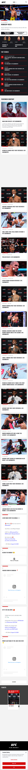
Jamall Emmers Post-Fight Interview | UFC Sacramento (14, 350)
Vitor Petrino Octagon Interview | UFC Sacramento (14, 273)
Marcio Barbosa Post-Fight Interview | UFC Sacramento (14, 298)
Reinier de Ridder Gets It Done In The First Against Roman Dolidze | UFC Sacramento (14, 375)
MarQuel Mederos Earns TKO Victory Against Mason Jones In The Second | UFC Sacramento (14, 324)
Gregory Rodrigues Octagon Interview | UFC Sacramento (14, 85)
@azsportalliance (15, 534)
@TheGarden (21, 620)
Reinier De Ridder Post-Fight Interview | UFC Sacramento (14, 143)
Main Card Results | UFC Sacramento (12, 91)
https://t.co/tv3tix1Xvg (10, 539)
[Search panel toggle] (26, 2)
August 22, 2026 (15, 544)
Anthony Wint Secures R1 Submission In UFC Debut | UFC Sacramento (14, 451)
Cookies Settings (14, 759)
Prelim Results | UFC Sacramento (14, 249)
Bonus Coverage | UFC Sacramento (12, 75)
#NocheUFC (7, 525)
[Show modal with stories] (14, 700)
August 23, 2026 (15, 632)
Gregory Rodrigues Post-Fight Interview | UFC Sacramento (14, 69)
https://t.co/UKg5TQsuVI (10, 627)
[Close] (25, 752)
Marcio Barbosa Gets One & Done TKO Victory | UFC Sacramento (14, 426)
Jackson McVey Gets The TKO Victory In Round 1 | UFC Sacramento (14, 501)
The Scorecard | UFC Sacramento (11, 64)
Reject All (14, 763)
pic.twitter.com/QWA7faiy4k (11, 629)
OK (14, 767)
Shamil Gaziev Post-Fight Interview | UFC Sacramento (14, 476)
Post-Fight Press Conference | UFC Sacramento (14, 79)
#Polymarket (9, 622)
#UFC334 (15, 622)
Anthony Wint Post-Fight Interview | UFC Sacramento (14, 400)
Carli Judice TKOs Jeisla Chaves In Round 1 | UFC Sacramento (14, 224)
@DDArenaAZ (8, 534)
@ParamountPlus (14, 532)
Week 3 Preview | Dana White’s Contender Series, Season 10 (15, 58)
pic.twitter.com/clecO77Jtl (11, 540)
